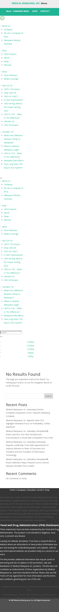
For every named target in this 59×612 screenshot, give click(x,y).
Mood (6, 57)
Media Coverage (11, 79)
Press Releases (10, 75)
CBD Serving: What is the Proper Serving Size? (13, 107)
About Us (6, 26)
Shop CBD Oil (10, 92)
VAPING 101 (9, 121)
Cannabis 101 (8, 131)
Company (8, 29)
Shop (4, 50)
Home (13, 489)
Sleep (6, 61)
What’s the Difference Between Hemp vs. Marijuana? (13, 139)
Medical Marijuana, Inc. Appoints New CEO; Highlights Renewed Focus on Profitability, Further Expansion (28, 423)
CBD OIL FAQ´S (11, 96)
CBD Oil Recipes (11, 125)
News (4, 71)
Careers (40, 489)
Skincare (7, 65)
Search (49, 396)
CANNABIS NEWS (21, 11)
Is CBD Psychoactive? (13, 100)
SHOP (34, 11)
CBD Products (10, 54)
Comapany (21, 489)
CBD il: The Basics (12, 89)
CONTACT (45, 11)
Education (31, 489)
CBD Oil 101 (7, 85)
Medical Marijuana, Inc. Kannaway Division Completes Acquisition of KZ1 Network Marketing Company (28, 412)
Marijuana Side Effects (14, 160)
